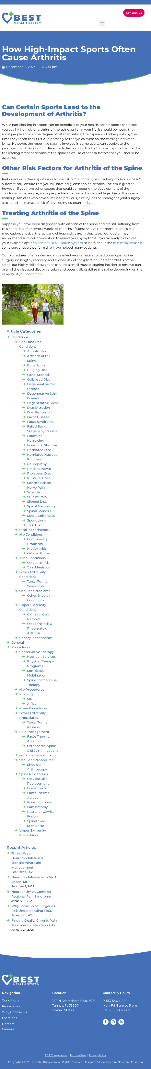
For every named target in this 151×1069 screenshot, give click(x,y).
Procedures (20, 647)
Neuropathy (37, 464)
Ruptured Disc (38, 478)
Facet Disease (38, 417)
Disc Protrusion (39, 412)
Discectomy (36, 788)
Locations (9, 1018)
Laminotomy (37, 807)
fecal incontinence (34, 530)
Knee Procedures (33, 708)
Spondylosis (36, 520)
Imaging (26, 694)
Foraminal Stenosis (42, 445)
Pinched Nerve (39, 469)
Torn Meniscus (38, 567)
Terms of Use (78, 1055)
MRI (30, 699)
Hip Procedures (31, 689)
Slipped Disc (37, 501)
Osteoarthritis (38, 553)
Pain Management (34, 732)
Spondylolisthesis (41, 516)
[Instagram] (113, 1022)
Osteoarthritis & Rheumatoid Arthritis (39, 628)
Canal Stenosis (38, 375)
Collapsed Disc (38, 379)
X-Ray (32, 703)
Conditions (20, 337)
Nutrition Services (41, 657)
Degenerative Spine (43, 403)
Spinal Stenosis (39, 511)
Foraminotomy (39, 802)
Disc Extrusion (38, 408)
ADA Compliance (56, 1055)
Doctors (8, 1024)
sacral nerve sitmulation (38, 755)
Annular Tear (37, 351)
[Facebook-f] (106, 1022)
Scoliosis (33, 492)
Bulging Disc (37, 370)
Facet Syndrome (40, 422)
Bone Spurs (36, 365)
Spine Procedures (33, 774)
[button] (102, 23)
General (17, 642)
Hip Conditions (31, 534)
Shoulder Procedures (36, 760)
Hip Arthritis (37, 548)
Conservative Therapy (36, 652)
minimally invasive (127, 243)
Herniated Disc (39, 450)
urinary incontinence (36, 638)
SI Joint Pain (37, 497)
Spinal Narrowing (41, 506)
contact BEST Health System (60, 243)
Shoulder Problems (34, 591)
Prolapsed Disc (39, 473)
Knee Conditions (32, 558)
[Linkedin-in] (121, 1022)
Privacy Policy (97, 1055)
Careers (8, 1029)
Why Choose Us (14, 1012)
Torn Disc (34, 525)
